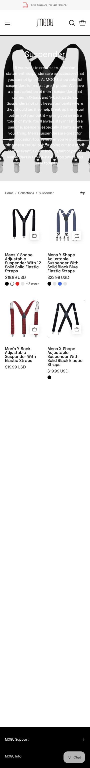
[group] (45, 5)
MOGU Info (13, 756)
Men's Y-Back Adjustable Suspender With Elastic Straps (20, 355)
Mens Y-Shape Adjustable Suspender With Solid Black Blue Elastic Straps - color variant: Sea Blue (65, 284)
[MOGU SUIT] (45, 23)
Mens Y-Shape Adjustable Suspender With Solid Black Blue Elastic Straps (63, 263)
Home (9, 193)
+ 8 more (32, 283)
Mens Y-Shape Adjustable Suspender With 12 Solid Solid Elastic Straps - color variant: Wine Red (22, 284)
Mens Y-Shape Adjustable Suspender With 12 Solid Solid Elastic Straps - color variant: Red (17, 284)
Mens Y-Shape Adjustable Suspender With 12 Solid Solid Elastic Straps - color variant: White (12, 284)
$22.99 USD (58, 278)
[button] (71, 22)
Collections (26, 193)
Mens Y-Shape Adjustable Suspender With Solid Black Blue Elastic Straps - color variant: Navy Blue (54, 284)
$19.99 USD (15, 278)
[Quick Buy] (34, 235)
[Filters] (82, 193)
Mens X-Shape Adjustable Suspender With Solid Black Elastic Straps (65, 357)
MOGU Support (17, 739)
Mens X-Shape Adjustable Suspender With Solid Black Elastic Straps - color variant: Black (49, 377)
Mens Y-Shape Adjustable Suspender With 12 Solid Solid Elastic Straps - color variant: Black (7, 284)
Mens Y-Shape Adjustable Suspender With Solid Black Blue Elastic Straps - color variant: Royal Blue (60, 284)
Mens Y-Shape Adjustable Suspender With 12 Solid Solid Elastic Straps (23, 263)
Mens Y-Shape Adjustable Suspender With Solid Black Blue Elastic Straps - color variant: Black (49, 284)
